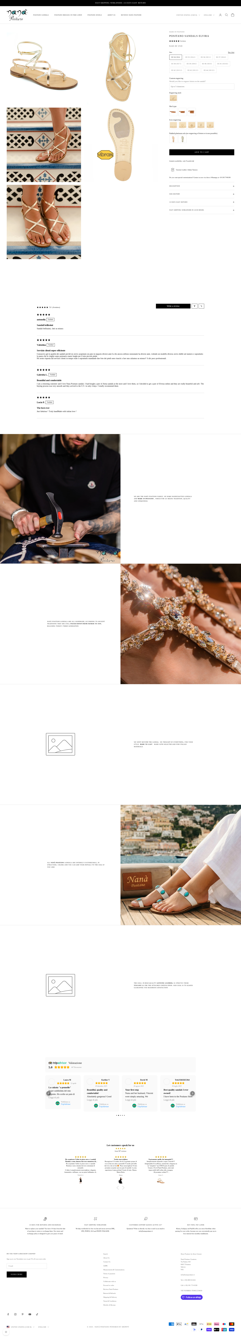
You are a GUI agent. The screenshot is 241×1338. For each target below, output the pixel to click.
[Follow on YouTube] (29, 1314)
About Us (112, 15)
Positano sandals (41, 15)
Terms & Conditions (109, 1301)
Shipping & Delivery (110, 1297)
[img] (120, 1148)
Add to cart (202, 152)
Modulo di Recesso (109, 1305)
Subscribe (17, 1274)
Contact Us (106, 1262)
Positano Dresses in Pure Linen (68, 15)
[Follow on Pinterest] (22, 1314)
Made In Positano (176, 32)
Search (105, 1254)
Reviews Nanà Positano (131, 15)
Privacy (105, 1277)
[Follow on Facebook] (8, 1314)
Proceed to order (108, 1285)
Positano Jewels (95, 15)
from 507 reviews (120, 1151)
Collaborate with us (109, 1281)
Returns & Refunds (109, 1293)
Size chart (231, 52)
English (208, 15)
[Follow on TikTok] (37, 1314)
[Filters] (194, 306)
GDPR (105, 1266)
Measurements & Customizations (113, 1270)
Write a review (173, 306)
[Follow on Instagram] (15, 1314)
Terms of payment (109, 1273)
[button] (174, 41)
